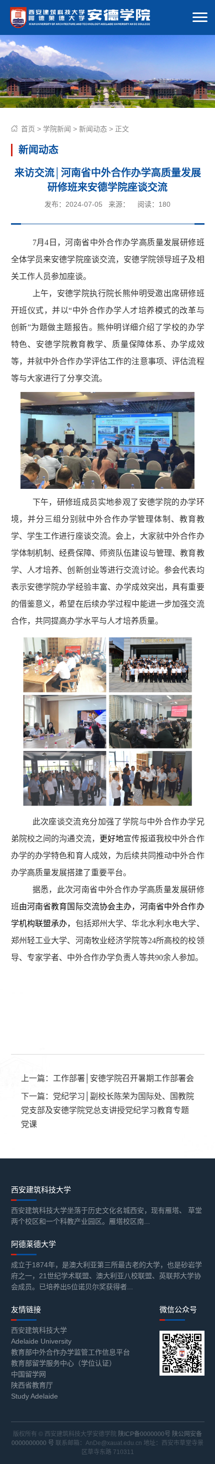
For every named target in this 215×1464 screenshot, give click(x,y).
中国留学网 (28, 1374)
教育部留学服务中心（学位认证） (63, 1363)
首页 (28, 129)
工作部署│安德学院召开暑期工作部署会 (123, 1078)
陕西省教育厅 (32, 1385)
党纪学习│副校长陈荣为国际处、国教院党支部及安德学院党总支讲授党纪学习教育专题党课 (107, 1110)
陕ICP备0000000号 (144, 1434)
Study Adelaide (34, 1396)
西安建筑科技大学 (39, 1330)
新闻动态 (93, 129)
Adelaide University (41, 1341)
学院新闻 (57, 129)
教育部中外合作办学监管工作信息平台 (70, 1352)
